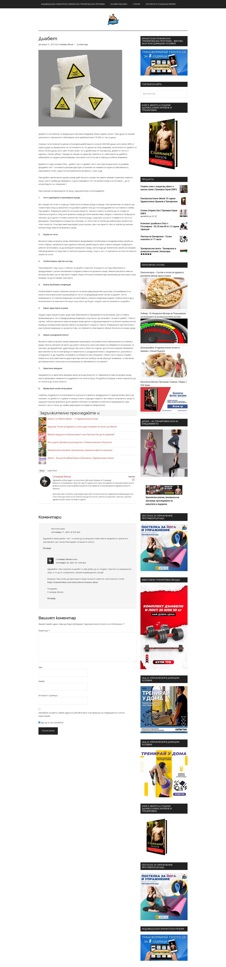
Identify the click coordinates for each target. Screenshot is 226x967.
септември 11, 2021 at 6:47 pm (65, 532)
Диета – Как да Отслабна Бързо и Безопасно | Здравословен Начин (81, 458)
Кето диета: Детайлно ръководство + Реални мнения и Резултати (80, 442)
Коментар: (44, 630)
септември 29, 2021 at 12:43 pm (71, 562)
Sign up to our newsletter (52, 722)
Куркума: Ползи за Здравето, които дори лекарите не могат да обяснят (82, 426)
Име (40, 667)
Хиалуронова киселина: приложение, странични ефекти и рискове (80, 450)
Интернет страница (47, 695)
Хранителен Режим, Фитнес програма (113, 19)
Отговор (47, 548)
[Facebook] (133, 479)
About (42, 471)
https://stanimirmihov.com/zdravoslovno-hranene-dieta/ (72, 582)
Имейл (41, 681)
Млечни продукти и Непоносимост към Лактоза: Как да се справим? (81, 434)
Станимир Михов (62, 476)
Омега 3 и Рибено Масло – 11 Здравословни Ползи (73, 419)
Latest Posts (52, 471)
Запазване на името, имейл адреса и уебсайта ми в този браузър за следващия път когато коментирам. (81, 714)
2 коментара (82, 44)
